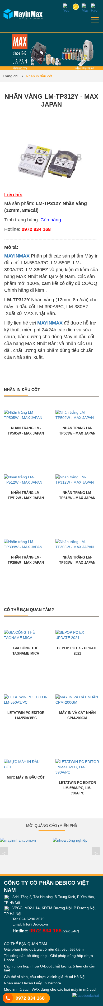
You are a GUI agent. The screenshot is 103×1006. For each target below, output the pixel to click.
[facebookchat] (85, 995)
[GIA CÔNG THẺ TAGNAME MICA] (26, 635)
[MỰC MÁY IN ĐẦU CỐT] (26, 764)
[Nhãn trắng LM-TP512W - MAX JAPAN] (26, 479)
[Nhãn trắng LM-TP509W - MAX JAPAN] (77, 415)
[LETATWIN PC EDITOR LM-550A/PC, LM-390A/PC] (77, 767)
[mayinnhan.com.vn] (25, 840)
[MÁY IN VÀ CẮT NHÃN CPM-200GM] (77, 699)
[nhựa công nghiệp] (78, 840)
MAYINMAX (17, 256)
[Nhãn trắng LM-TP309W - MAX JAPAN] (26, 544)
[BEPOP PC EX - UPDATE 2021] (77, 635)
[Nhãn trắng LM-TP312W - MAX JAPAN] (77, 479)
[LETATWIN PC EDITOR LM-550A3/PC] (26, 699)
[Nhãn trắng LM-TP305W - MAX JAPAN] (77, 544)
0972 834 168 (30, 998)
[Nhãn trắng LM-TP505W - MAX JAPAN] (26, 415)
